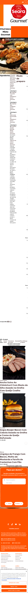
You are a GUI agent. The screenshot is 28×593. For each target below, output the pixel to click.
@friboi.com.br (11, 538)
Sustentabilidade (19, 561)
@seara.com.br (11, 540)
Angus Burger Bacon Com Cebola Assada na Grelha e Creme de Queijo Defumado (13, 434)
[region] (14, 581)
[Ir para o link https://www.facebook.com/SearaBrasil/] (8, 524)
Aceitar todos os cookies (14, 590)
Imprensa (17, 556)
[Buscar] (26, 2)
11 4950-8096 (17, 543)
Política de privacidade (20, 569)
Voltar (10, 503)
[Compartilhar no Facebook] (8, 321)
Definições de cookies (14, 582)
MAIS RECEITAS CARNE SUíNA (14, 465)
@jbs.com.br (4, 538)
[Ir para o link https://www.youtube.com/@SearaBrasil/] (16, 524)
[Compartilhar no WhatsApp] (11, 321)
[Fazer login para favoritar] (26, 348)
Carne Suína (5, 341)
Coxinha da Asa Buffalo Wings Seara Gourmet (13, 130)
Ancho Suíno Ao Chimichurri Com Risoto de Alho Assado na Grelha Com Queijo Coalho (14, 386)
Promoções (3, 562)
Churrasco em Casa (11, 341)
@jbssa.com (4, 540)
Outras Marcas (18, 555)
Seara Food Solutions (6, 556)
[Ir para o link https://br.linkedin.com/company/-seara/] (20, 524)
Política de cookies (19, 567)
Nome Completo (10, 480)
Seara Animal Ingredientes (7, 561)
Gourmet (17, 341)
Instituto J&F (18, 558)
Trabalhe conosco (14, 528)
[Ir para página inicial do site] (14, 520)
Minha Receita (4, 559)
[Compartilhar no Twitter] (9, 321)
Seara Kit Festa (4, 558)
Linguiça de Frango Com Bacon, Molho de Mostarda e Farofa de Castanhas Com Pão (12, 458)
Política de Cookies (11, 578)
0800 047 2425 (6, 543)
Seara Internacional (5, 555)
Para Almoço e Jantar (23, 341)
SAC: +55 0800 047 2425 (6, 569)
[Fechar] (26, 571)
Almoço (2, 452)
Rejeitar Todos (14, 586)
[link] (14, 369)
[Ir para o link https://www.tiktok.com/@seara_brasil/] (12, 524)
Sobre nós (17, 559)
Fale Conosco (4, 567)
